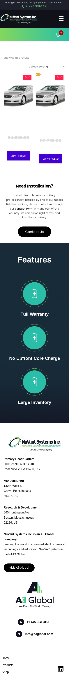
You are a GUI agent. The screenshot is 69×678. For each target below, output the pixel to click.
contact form (24, 208)
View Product (18, 156)
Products (7, 665)
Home (6, 658)
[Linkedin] (60, 668)
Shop (5, 672)
